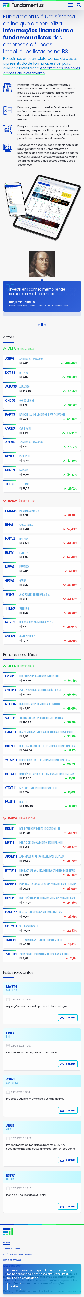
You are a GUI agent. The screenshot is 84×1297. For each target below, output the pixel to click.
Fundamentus (6, 5)
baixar (70, 1017)
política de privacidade (22, 1278)
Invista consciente (28, 5)
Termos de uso (12, 1248)
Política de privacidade (17, 1254)
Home (6, 1242)
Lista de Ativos (12, 1260)
